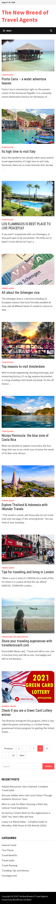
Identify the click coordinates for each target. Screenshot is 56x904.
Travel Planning (9, 865)
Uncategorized (9, 875)
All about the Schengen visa (21, 293)
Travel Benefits (9, 855)
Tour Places (7, 75)
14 (13, 755)
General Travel (9, 706)
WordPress (18, 899)
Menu (9, 30)
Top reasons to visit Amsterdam (23, 367)
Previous (8, 748)
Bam (29, 899)
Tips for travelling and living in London (28, 572)
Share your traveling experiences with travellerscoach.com (27, 643)
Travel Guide (8, 288)
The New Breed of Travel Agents (25, 16)
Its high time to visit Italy (18, 152)
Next (22, 755)
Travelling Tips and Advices (15, 637)
